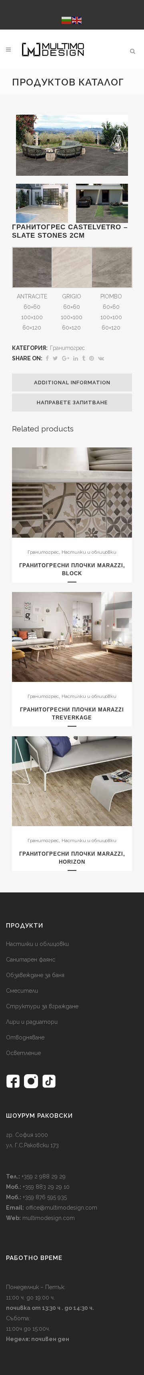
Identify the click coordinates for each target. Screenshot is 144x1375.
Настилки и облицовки (89, 552)
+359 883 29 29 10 (45, 1187)
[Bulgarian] (67, 20)
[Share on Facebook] (47, 358)
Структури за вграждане (42, 1006)
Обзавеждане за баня (35, 975)
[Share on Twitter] (55, 358)
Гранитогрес (67, 348)
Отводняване (25, 1037)
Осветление (23, 1053)
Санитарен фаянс (30, 959)
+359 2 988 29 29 (43, 1176)
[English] (77, 20)
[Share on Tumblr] (83, 358)
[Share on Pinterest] (91, 358)
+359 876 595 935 (44, 1197)
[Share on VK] (101, 358)
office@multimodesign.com (61, 1207)
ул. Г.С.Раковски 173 (32, 1145)
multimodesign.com (48, 1218)
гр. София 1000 (27, 1135)
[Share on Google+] (65, 358)
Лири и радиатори (32, 1022)
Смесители (22, 991)
